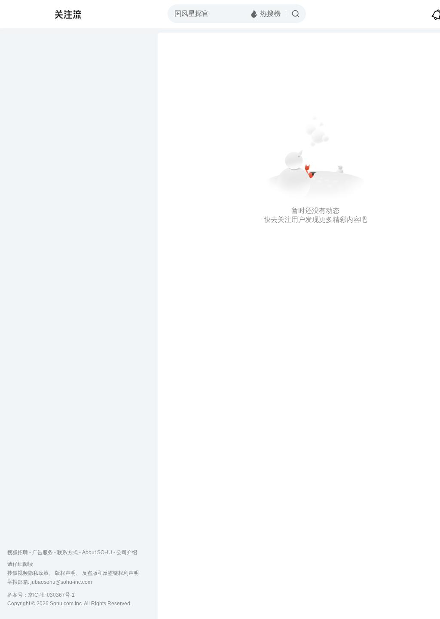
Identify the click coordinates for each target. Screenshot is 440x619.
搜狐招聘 (17, 552)
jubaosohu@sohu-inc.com (61, 582)
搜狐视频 (24, 14)
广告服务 (42, 552)
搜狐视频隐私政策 (28, 573)
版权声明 (65, 573)
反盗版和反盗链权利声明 (110, 573)
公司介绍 (126, 552)
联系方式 (67, 552)
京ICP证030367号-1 (51, 595)
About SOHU (97, 552)
